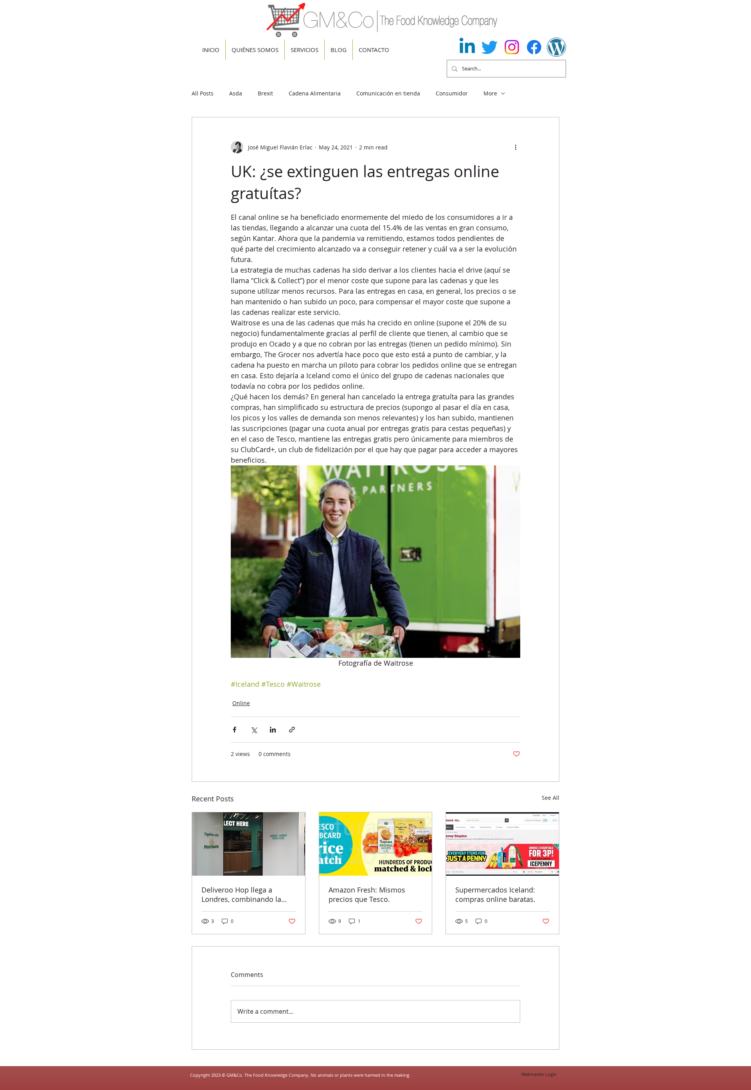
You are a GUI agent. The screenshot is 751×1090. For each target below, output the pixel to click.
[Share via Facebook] (234, 729)
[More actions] (515, 147)
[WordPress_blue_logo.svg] (556, 47)
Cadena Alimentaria (315, 93)
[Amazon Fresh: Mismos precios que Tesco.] (375, 844)
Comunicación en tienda (388, 93)
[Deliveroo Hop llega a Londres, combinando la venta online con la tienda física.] (248, 844)
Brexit (265, 93)
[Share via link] (292, 729)
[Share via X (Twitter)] (253, 729)
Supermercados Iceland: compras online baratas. (495, 894)
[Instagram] (511, 47)
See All (550, 797)
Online (241, 703)
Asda (235, 93)
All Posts (203, 93)
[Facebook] (534, 47)
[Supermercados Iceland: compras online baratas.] (502, 844)
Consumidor (452, 93)
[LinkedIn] (467, 47)
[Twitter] (489, 47)
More (490, 93)
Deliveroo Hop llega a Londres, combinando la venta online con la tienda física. (244, 894)
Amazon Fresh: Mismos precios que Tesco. (367, 894)
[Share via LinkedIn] (273, 729)
